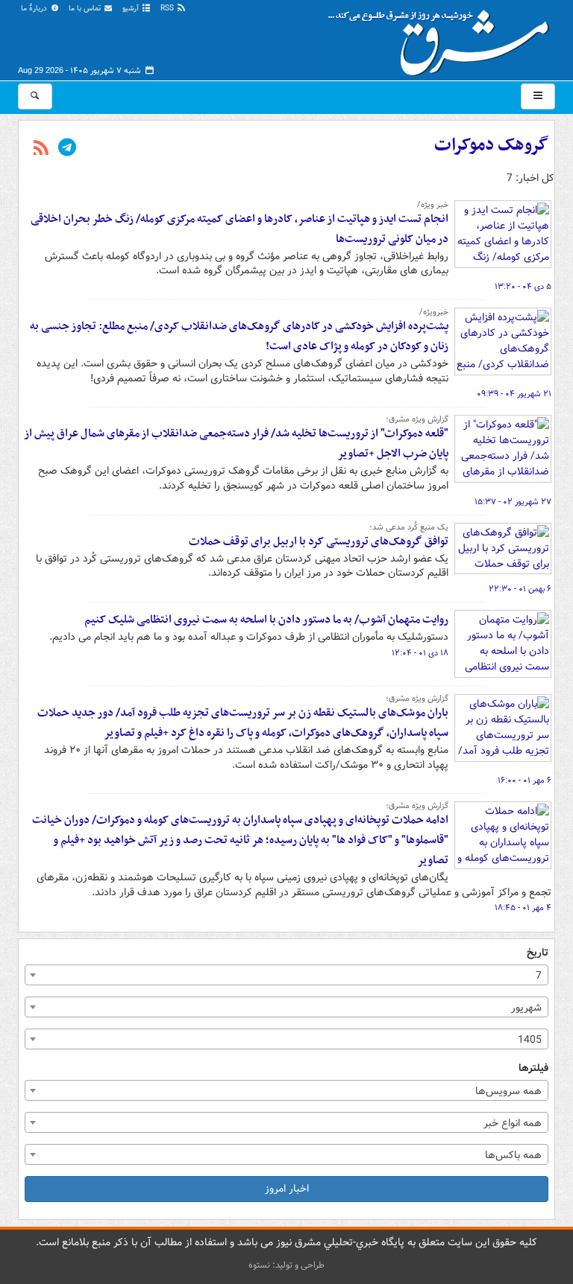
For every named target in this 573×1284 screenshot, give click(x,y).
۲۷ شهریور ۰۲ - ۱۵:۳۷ (513, 502)
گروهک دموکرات (491, 145)
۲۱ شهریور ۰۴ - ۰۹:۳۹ (514, 394)
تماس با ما (86, 8)
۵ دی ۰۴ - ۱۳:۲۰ (523, 286)
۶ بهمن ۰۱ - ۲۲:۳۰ (520, 589)
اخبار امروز (287, 1188)
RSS (168, 8)
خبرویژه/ (433, 312)
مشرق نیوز (443, 37)
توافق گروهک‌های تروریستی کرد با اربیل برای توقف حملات (318, 541)
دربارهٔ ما (35, 8)
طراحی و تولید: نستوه (286, 1265)
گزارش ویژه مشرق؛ (417, 419)
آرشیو (131, 8)
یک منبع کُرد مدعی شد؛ (408, 527)
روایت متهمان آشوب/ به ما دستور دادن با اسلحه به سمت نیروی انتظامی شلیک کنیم (266, 619)
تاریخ (537, 953)
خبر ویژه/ (432, 204)
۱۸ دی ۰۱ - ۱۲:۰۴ (420, 653)
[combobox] (286, 974)
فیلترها (533, 1068)
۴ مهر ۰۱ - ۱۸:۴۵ (523, 908)
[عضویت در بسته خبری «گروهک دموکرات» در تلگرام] (67, 149)
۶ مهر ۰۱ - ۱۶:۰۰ (524, 780)
